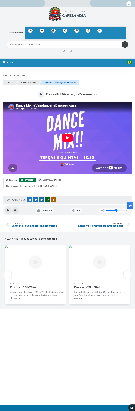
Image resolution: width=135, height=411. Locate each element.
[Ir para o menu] (116, 31)
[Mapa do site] (88, 31)
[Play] (8, 210)
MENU (9, 62)
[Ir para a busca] (28, 37)
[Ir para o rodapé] (35, 37)
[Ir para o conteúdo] (109, 31)
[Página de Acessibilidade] (99, 31)
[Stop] (15, 210)
